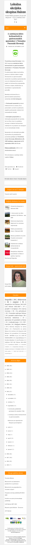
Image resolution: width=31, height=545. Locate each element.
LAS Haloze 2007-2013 (11, 504)
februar (10, 445)
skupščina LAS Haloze (12, 304)
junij (9, 431)
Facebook (20, 166)
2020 (8, 388)
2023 (8, 376)
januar (10, 449)
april (9, 438)
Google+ (16, 169)
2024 (8, 373)
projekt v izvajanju (11, 309)
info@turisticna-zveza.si (10, 150)
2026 (8, 365)
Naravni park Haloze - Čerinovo (14, 507)
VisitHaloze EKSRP (13, 344)
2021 (8, 384)
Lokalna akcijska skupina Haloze (15, 8)
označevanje (8, 353)
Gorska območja (9, 340)
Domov (15, 178)
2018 (8, 454)
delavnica (22, 299)
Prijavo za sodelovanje (10, 148)
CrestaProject (13, 539)
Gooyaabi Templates (19, 542)
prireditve (15, 333)
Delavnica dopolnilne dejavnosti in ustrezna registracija (17, 223)
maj (9, 434)
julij (9, 427)
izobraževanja (14, 322)
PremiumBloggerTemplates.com (18, 540)
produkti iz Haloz (20, 320)
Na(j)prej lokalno (20, 324)
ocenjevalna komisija (18, 346)
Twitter (9, 169)
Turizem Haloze (9, 478)
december (11, 394)
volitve (13, 331)
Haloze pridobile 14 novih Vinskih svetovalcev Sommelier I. (18, 238)
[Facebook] (14, 22)
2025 (8, 369)
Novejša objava (9, 178)
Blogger (20, 538)
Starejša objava (22, 178)
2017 (8, 457)
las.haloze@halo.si (15, 532)
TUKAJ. (11, 157)
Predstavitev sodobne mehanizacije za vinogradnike (17, 246)
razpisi (16, 302)
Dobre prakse (8, 351)
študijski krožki (20, 349)
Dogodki (9, 299)
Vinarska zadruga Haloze (17, 313)
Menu (7, 28)
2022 (8, 380)
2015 (8, 465)
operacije (8, 320)
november (11, 398)
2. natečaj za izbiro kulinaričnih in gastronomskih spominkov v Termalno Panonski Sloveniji (15, 39)
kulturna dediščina (13, 318)
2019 (8, 391)
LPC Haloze (8, 511)
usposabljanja (20, 338)
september (11, 405)
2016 (8, 461)
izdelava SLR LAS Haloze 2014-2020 (15, 342)
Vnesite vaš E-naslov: (11, 194)
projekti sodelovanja (16, 315)
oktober (10, 402)
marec (10, 442)
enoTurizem (20, 340)
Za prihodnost (21, 311)
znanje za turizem (9, 349)
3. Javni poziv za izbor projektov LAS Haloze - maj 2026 (18, 215)
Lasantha (7, 540)
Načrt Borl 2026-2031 (19, 351)
